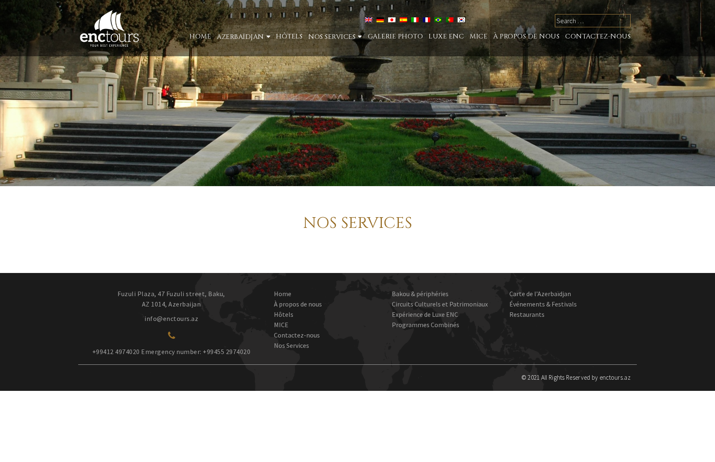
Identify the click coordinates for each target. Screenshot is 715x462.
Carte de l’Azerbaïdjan (540, 294)
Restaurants (527, 314)
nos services (331, 36)
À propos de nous (526, 36)
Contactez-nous (598, 36)
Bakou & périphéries (420, 294)
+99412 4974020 (116, 351)
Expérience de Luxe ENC (425, 314)
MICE (478, 36)
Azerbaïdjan (240, 36)
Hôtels (289, 36)
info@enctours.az (171, 318)
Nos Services (291, 345)
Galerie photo (395, 36)
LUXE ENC (446, 36)
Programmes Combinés (425, 325)
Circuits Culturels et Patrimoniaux (440, 304)
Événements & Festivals (543, 304)
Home (200, 36)
